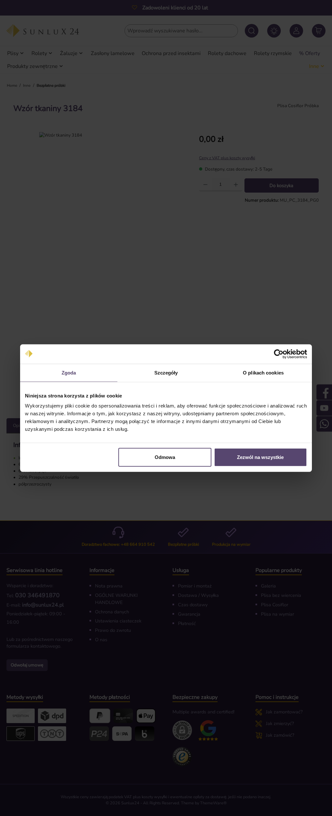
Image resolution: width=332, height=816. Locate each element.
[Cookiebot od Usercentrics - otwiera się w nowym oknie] (278, 354)
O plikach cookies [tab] (263, 372)
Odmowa (165, 457)
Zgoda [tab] (69, 372)
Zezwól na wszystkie (260, 457)
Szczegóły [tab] (166, 372)
